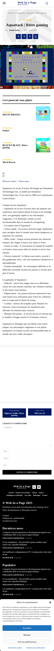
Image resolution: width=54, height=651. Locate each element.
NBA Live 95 (39, 413)
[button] (50, 602)
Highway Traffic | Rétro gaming (14, 414)
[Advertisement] (27, 374)
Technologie (8, 558)
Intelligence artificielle (13, 538)
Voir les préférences (27, 642)
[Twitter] (24, 36)
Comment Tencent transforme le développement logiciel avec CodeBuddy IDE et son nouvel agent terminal (27, 533)
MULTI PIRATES (11, 114)
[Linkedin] (34, 487)
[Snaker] (43, 129)
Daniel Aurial (14, 30)
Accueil (11, 13)
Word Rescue (9, 162)
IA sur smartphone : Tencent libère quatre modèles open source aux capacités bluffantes (25, 580)
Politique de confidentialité (35, 647)
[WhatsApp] (35, 36)
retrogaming (20, 13)
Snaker (6, 130)
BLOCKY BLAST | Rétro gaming (15, 146)
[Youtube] (39, 487)
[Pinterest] (29, 36)
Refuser (27, 635)
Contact (6, 515)
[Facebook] (18, 36)
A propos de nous (10, 521)
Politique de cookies (15, 647)
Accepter (27, 628)
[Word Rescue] (43, 161)
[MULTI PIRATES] (43, 113)
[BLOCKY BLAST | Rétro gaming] (43, 145)
